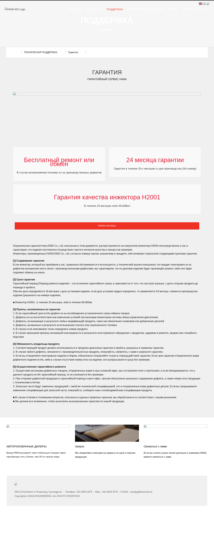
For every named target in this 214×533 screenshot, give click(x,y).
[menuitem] (77, 9)
